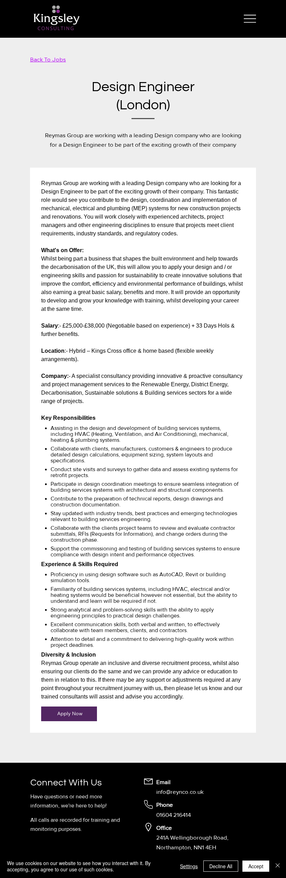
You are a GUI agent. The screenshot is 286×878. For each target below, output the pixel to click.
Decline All (220, 866)
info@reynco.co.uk (180, 791)
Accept (255, 866)
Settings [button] (189, 866)
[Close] (277, 866)
